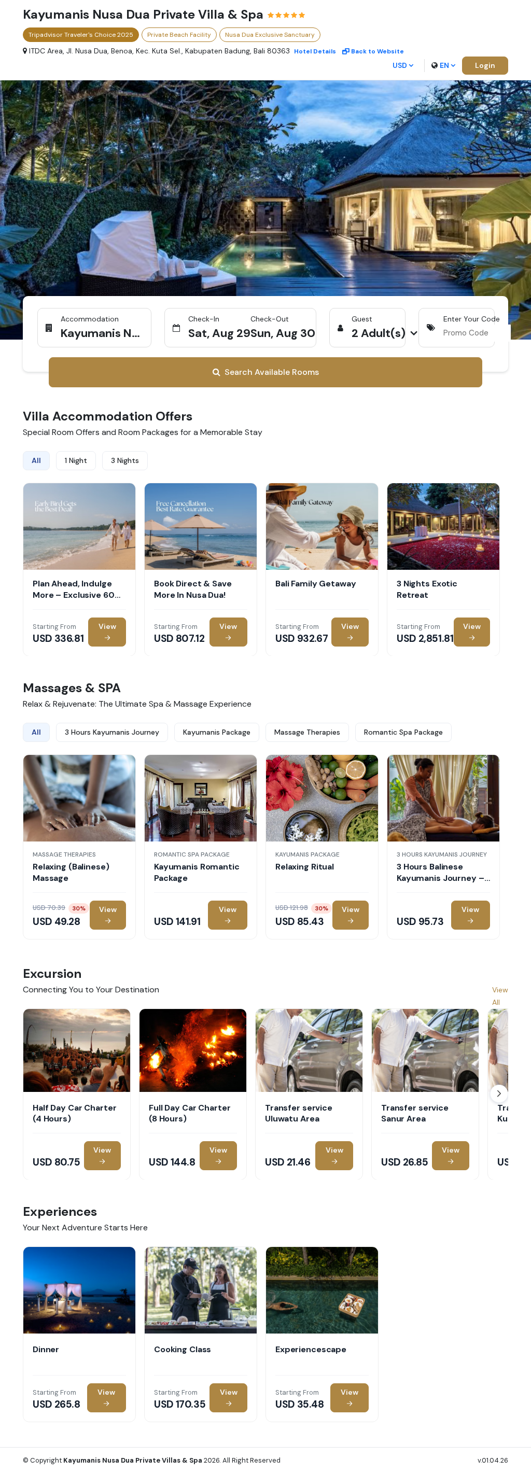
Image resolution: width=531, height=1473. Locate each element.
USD (400, 65)
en (444, 65)
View (107, 625)
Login (485, 65)
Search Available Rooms (272, 372)
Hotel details (315, 51)
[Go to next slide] (499, 1094)
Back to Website (377, 51)
